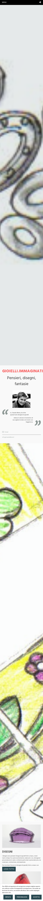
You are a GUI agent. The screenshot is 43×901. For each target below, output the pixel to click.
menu (4, 2)
